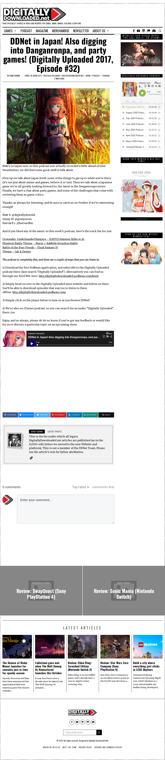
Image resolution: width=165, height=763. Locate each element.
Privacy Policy (85, 747)
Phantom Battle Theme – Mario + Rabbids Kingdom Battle (40, 243)
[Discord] (154, 31)
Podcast (26, 30)
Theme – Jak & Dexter (16, 251)
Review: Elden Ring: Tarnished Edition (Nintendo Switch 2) (80, 666)
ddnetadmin (15, 75)
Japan (88, 75)
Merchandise (60, 30)
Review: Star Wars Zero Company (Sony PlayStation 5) (114, 666)
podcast (96, 75)
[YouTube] (138, 31)
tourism (105, 75)
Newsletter (81, 30)
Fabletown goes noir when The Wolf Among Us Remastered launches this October (48, 668)
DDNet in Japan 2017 (33, 75)
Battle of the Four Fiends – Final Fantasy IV (30, 247)
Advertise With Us (51, 747)
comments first (103, 487)
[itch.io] (143, 31)
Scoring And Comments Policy (108, 747)
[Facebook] (134, 31)
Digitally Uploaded (52, 75)
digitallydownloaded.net (73, 75)
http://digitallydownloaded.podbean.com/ (39, 292)
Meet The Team (69, 747)
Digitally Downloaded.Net (98, 740)
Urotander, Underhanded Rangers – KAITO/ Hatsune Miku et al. (43, 239)
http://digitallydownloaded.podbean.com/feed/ (69, 276)
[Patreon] (148, 31)
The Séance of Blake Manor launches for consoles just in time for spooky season (15, 668)
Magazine (42, 30)
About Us (99, 30)
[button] (99, 732)
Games (8, 30)
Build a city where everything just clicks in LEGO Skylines (146, 666)
